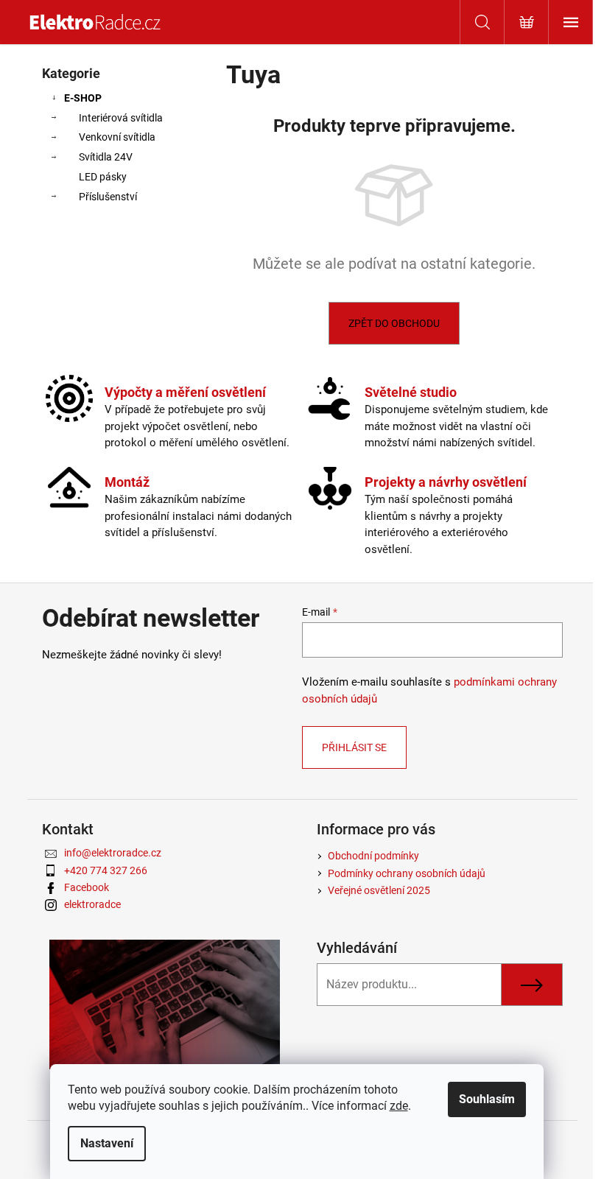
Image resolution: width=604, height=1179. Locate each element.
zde (399, 1106)
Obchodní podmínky (373, 856)
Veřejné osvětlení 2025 (379, 890)
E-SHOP (83, 98)
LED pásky (103, 177)
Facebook (86, 887)
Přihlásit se (354, 747)
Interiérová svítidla (121, 118)
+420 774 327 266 (105, 870)
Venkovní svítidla (117, 137)
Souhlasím (487, 1099)
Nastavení (106, 1143)
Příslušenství (108, 197)
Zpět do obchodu (394, 323)
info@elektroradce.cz (112, 853)
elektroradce (92, 904)
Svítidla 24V (106, 157)
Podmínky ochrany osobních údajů (406, 873)
